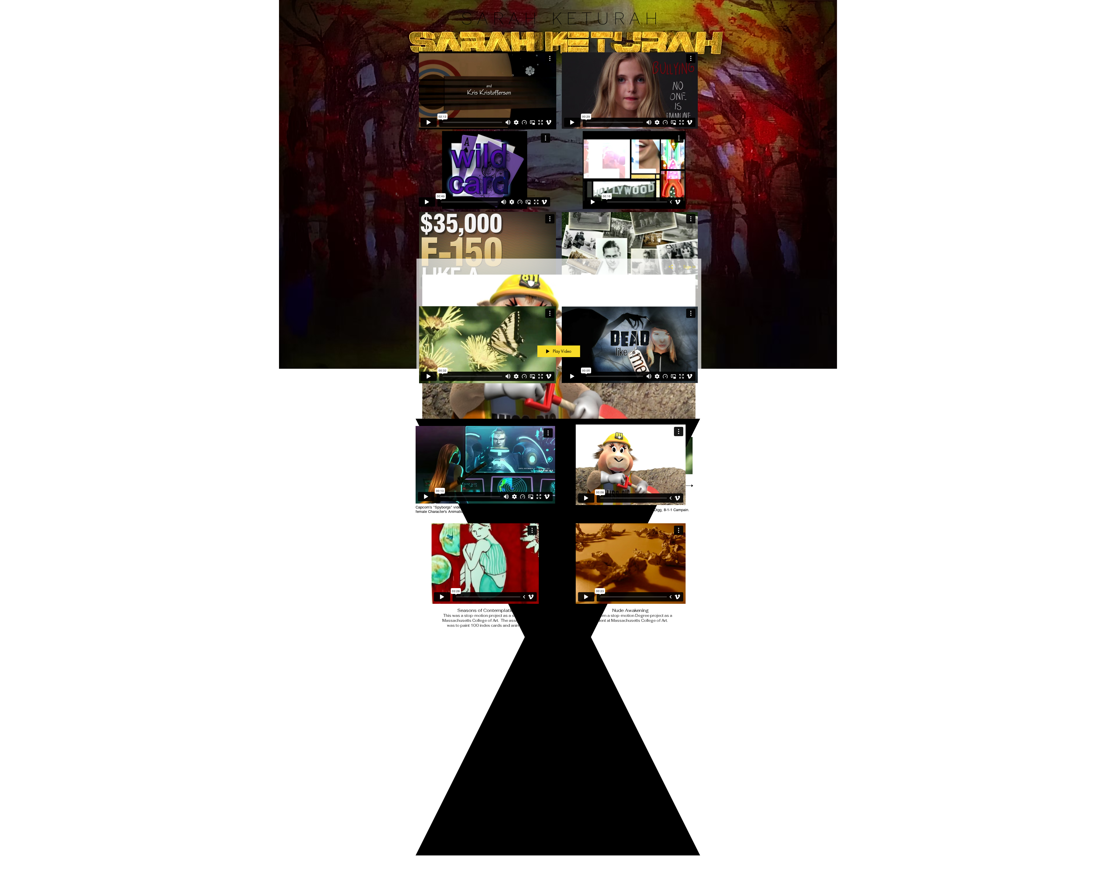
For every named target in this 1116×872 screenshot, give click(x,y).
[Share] (671, 266)
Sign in (689, 266)
